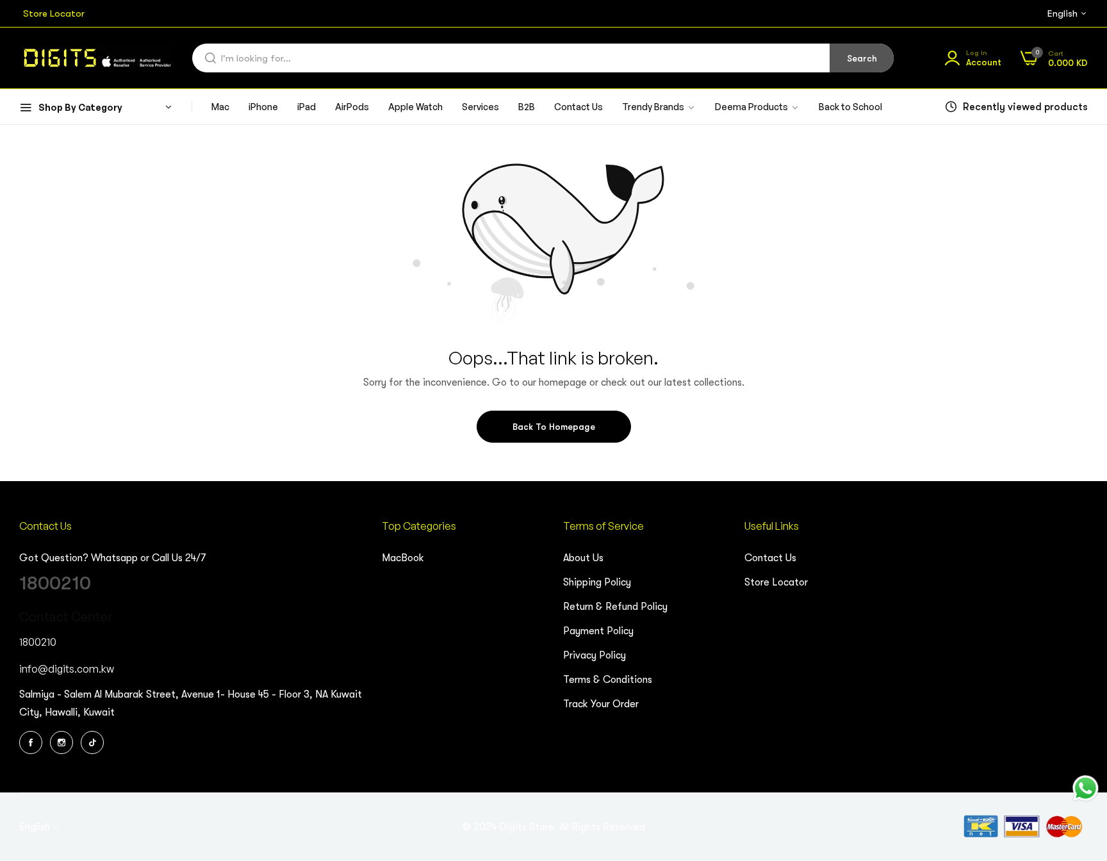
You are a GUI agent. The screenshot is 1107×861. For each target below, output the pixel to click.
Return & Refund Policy (615, 606)
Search (862, 58)
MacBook (403, 558)
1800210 (55, 583)
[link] (757, 107)
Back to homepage (553, 427)
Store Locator (776, 582)
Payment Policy (598, 631)
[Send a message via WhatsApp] (1085, 788)
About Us (583, 558)
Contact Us (770, 558)
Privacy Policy (594, 655)
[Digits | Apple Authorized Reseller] (96, 58)
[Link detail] (32, 742)
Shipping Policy (597, 582)
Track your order (601, 704)
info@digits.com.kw (66, 668)
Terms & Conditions (607, 679)
